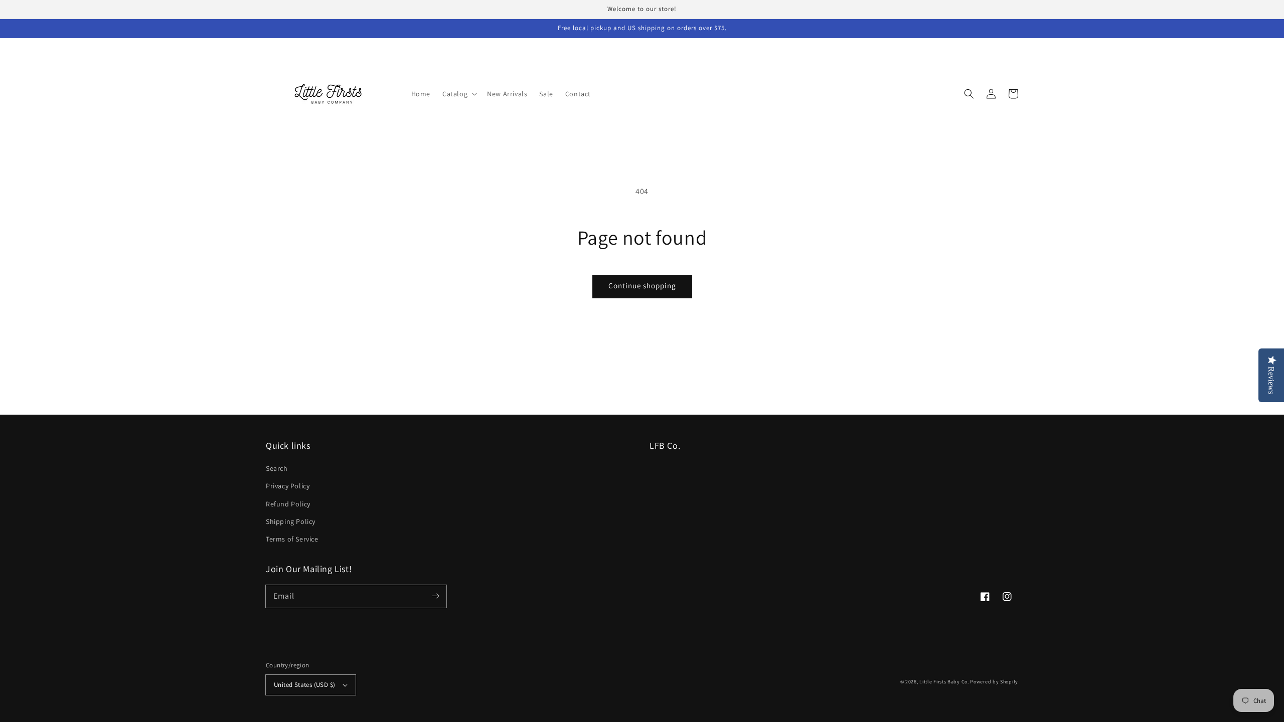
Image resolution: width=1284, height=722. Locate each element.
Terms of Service (292, 539)
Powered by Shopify (994, 681)
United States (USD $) (304, 684)
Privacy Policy (287, 485)
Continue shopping (642, 285)
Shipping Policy (290, 521)
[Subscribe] (435, 596)
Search (277, 468)
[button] (458, 93)
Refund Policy (288, 503)
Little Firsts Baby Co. (944, 681)
